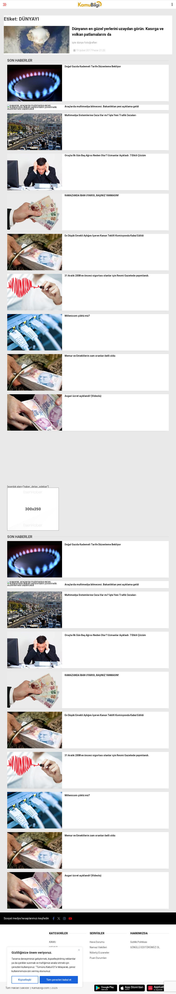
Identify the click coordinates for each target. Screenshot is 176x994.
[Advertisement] (88, 458)
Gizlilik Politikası (138, 942)
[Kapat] (79, 950)
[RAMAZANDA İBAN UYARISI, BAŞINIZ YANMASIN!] (34, 229)
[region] (44, 967)
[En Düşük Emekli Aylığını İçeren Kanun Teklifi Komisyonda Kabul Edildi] (34, 269)
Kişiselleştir (24, 979)
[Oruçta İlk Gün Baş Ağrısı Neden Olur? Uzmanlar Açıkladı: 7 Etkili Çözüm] (34, 189)
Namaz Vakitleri (98, 947)
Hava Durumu (97, 942)
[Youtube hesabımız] (70, 918)
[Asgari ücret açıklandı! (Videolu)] (34, 429)
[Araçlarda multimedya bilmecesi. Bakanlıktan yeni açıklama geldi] (34, 108)
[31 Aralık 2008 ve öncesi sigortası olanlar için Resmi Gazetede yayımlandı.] (34, 309)
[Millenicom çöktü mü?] (34, 349)
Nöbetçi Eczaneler (99, 952)
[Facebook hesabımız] (53, 918)
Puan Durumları (98, 958)
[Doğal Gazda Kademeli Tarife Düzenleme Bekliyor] (34, 100)
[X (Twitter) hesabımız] (58, 918)
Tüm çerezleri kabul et (58, 979)
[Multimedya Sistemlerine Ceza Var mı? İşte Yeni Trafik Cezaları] (34, 149)
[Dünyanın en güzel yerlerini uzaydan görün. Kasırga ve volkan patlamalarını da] (36, 52)
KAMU (52, 942)
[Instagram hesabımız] (64, 918)
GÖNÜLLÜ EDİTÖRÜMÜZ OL (145, 947)
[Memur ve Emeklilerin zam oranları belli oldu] (34, 389)
